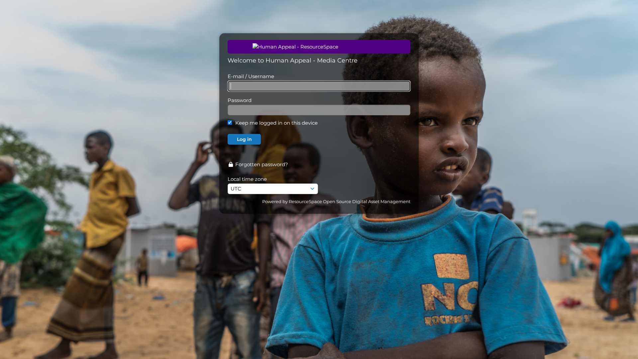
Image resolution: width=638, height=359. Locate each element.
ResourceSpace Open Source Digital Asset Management (349, 201)
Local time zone (247, 179)
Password (240, 100)
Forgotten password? (261, 164)
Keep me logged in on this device (276, 123)
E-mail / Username (251, 76)
